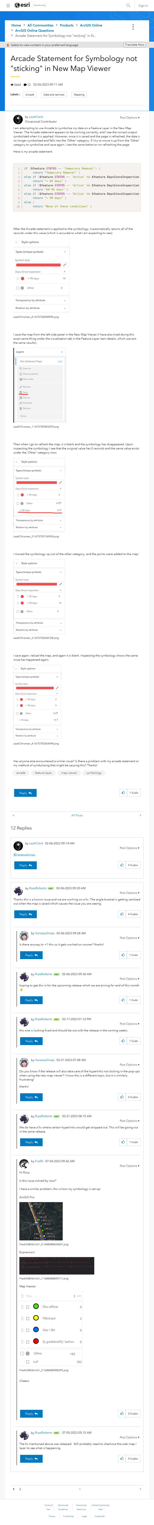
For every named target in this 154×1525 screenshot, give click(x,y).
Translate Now (134, 45)
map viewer (69, 773)
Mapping (79, 94)
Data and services (54, 94)
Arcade (30, 94)
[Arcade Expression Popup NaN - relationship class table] (13, 815)
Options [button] (133, 27)
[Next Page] (140, 1489)
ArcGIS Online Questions (34, 30)
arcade (21, 773)
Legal (84, 1516)
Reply (23, 793)
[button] (130, 117)
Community (40, 5)
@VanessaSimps (24, 854)
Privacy (52, 1516)
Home (16, 25)
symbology (94, 773)
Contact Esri (100, 1516)
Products (66, 25)
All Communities (40, 25)
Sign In (143, 6)
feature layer (43, 773)
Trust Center (68, 1516)
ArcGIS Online (91, 25)
